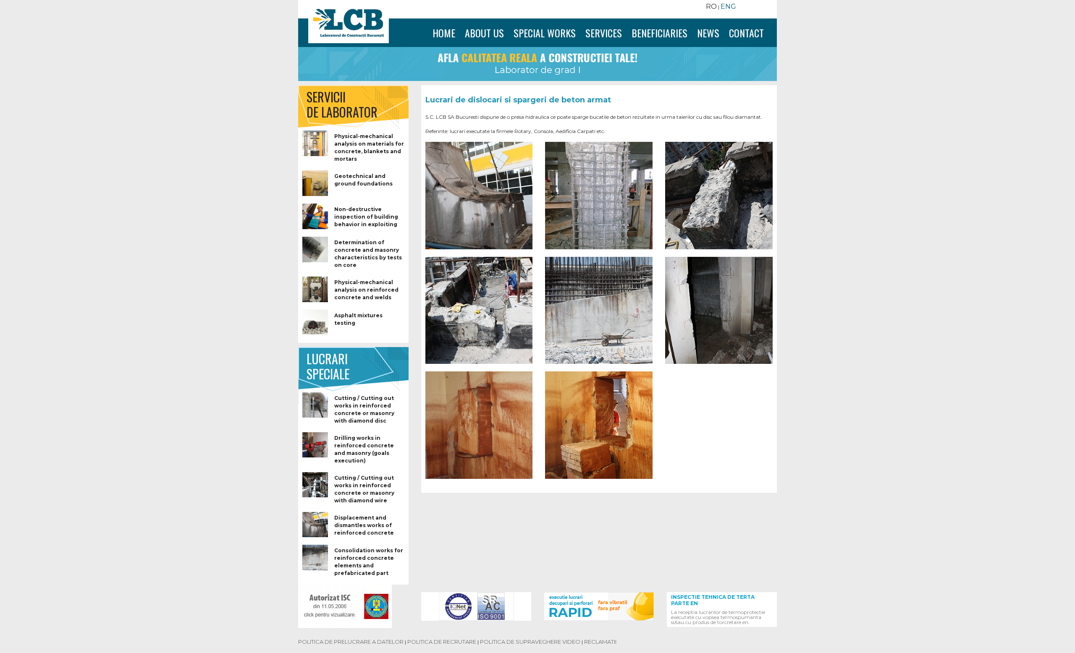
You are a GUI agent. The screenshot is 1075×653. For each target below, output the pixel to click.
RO (711, 6)
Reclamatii (600, 641)
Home (447, 32)
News (708, 32)
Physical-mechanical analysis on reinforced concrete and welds (366, 289)
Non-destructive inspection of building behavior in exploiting (366, 216)
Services (603, 32)
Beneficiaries (659, 32)
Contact (746, 32)
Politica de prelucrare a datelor (351, 641)
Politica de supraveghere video (530, 641)
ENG (728, 6)
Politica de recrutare (441, 641)
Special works (545, 32)
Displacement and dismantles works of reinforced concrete (364, 525)
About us (484, 32)
